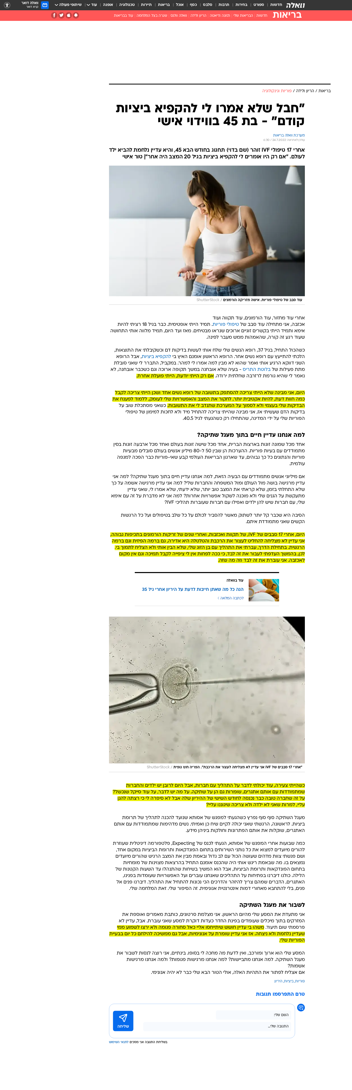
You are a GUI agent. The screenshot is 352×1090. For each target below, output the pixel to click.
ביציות (289, 981)
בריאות (164, 5)
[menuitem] (273, 5)
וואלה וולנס (179, 16)
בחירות (241, 5)
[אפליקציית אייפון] (68, 15)
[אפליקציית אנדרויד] (76, 15)
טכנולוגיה (127, 5)
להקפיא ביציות (156, 356)
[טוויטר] (61, 15)
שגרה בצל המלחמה (152, 16)
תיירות (146, 5)
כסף (193, 5)
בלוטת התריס (257, 369)
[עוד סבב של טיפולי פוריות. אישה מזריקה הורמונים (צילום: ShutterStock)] (207, 235)
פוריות (300, 981)
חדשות (276, 5)
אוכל (180, 5)
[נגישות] (7, 5)
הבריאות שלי (243, 16)
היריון (278, 981)
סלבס (207, 5)
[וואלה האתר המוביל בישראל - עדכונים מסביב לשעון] (295, 5)
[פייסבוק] (54, 15)
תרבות (224, 5)
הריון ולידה (198, 16)
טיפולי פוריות (226, 324)
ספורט (259, 5)
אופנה (108, 5)
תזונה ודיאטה (220, 16)
